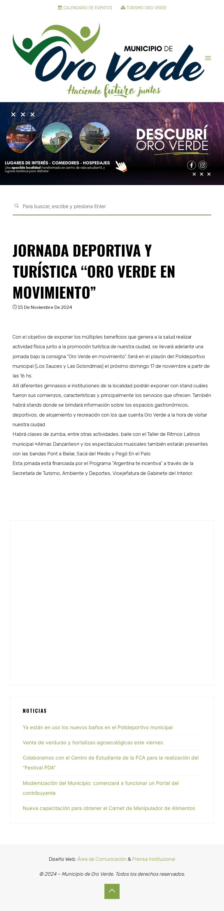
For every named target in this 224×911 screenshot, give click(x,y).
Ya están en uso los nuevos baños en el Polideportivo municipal (98, 727)
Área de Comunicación (101, 859)
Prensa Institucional (153, 859)
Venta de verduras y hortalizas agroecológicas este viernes (93, 742)
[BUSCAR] (16, 206)
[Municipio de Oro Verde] (108, 58)
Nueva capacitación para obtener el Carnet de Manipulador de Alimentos (109, 808)
